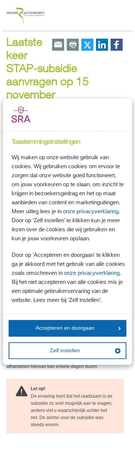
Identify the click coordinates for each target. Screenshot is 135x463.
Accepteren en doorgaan (65, 328)
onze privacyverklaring (90, 211)
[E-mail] (58, 45)
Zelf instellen (65, 350)
